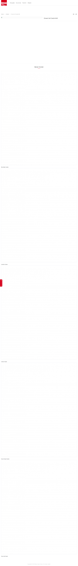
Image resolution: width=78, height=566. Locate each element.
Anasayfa (12, 3)
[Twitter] (1, 281)
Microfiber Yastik (4, 167)
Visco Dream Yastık (5, 459)
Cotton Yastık (4, 361)
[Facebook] (1, 283)
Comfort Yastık (4, 264)
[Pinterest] (1, 285)
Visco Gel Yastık (4, 556)
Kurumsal (18, 3)
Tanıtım (24, 3)
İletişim (29, 3)
